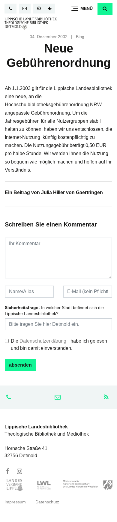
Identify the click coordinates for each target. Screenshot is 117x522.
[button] (105, 9)
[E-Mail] (25, 9)
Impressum (15, 502)
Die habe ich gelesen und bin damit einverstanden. (59, 344)
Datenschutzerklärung (43, 341)
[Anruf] (10, 9)
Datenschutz (47, 502)
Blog (80, 36)
